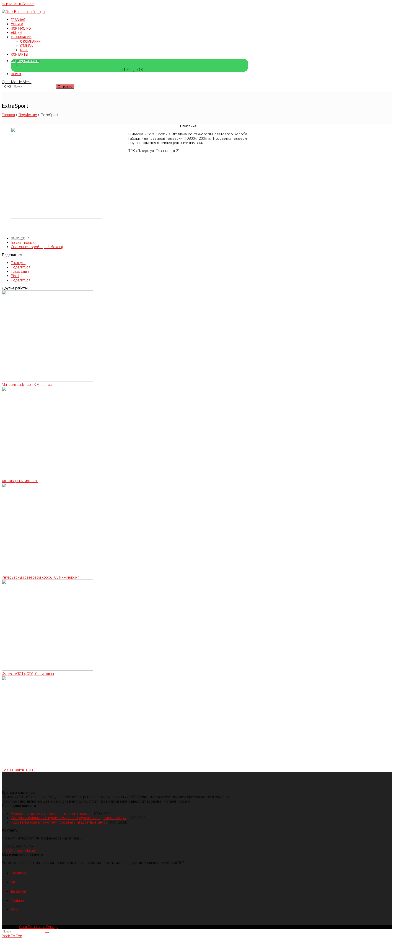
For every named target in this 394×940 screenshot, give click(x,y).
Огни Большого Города (38, 927)
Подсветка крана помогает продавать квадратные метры (59, 822)
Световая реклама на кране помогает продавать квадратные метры (68, 818)
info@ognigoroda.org (19, 850)
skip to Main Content (18, 4)
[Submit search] (47, 932)
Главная (8, 115)
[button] (18, 263)
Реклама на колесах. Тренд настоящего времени (52, 813)
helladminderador (25, 242)
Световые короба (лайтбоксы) (37, 247)
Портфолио (27, 115)
